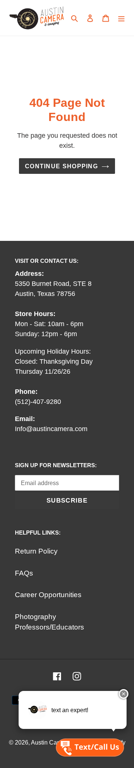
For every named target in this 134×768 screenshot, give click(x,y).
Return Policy (36, 551)
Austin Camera (50, 742)
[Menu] (121, 18)
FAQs (24, 573)
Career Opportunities (48, 595)
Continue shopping (61, 166)
